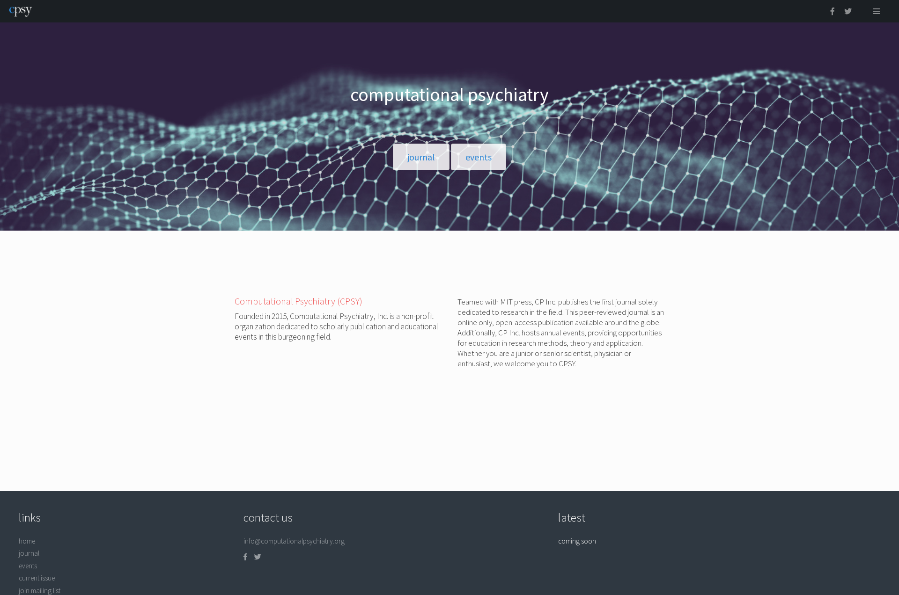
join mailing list (39, 590)
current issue (37, 577)
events (28, 565)
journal (29, 553)
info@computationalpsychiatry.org (294, 541)
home (27, 541)
